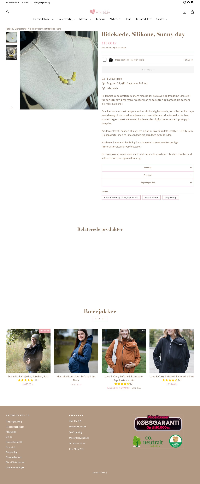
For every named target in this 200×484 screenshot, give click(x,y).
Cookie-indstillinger (15, 467)
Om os (9, 437)
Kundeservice (12, 2)
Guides (160, 18)
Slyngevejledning (42, 2)
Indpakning (170, 197)
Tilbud (127, 18)
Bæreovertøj (65, 18)
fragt (123, 47)
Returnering (11, 452)
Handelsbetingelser (15, 427)
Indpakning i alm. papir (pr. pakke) (130, 60)
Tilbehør (100, 18)
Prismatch (26, 2)
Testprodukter (144, 18)
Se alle (100, 319)
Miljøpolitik (11, 432)
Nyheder (115, 18)
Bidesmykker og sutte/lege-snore (45, 28)
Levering (148, 167)
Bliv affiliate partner (15, 462)
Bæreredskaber (42, 18)
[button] (26, 380)
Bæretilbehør (21, 28)
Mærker (84, 18)
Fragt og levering (14, 421)
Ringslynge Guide (148, 182)
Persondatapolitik (14, 442)
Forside (9, 28)
